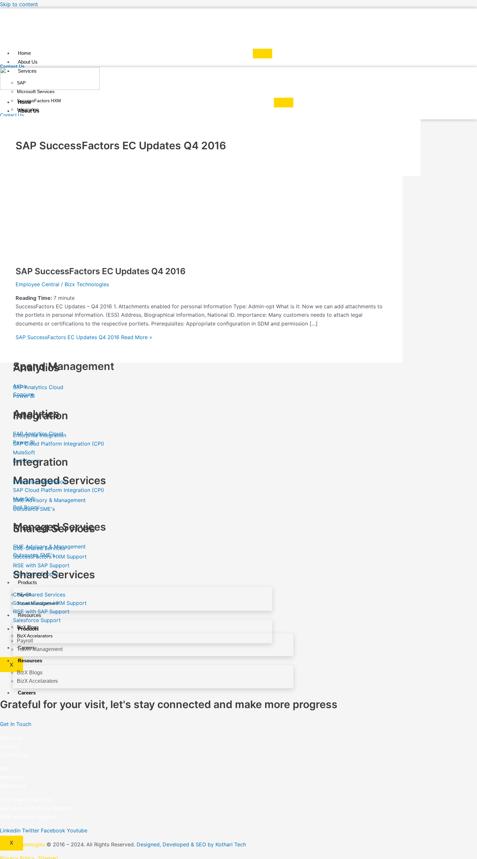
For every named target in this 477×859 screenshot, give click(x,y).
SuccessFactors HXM (39, 100)
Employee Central (37, 284)
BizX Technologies (22, 844)
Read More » (84, 337)
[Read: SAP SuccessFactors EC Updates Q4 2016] (64, 254)
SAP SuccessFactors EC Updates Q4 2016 (101, 271)
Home (24, 53)
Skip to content (19, 4)
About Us (28, 62)
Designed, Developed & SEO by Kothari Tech (191, 844)
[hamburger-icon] (262, 53)
